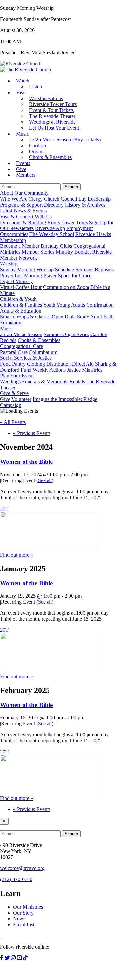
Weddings (10, 381)
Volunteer (21, 399)
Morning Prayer (40, 275)
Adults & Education (20, 311)
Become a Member (19, 246)
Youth (49, 305)
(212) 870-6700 (16, 879)
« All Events (13, 422)
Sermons (84, 269)
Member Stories (38, 252)
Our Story (23, 913)
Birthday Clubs (56, 246)
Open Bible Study (70, 316)
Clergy (36, 199)
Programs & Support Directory (32, 205)
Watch (22, 80)
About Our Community (24, 193)
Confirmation (100, 305)
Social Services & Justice (26, 358)
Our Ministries (28, 907)
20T (4, 508)
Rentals (77, 381)
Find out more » (16, 555)
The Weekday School (52, 234)
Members (25, 175)
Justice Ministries (84, 369)
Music (22, 133)
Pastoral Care (14, 352)
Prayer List (11, 275)
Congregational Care (21, 346)
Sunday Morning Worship (27, 269)
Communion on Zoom (66, 287)
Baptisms (104, 269)
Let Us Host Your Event (54, 128)
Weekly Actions (49, 369)
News (19, 918)
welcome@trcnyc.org (22, 868)
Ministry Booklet (73, 252)
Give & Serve (14, 393)
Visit (21, 92)
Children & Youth (18, 299)
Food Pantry (13, 364)
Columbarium (43, 352)
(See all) (44, 480)
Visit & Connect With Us (26, 216)
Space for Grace (74, 275)
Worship (8, 263)
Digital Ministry (16, 281)
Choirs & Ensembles (50, 157)
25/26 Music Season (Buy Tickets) (65, 139)
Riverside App (50, 228)
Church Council (60, 199)
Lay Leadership (94, 199)
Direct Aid (83, 364)
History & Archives (85, 205)
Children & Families (21, 305)
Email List (23, 924)
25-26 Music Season (21, 334)
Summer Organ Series (66, 334)
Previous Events (31, 433)
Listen (35, 86)
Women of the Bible (26, 461)
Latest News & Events (23, 210)
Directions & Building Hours (30, 222)
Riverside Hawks (93, 234)
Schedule (64, 269)
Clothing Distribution (49, 364)
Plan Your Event (17, 375)
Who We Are (13, 199)
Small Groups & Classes (25, 316)
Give (5, 399)
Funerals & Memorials (45, 381)
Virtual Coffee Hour (21, 287)
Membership (13, 240)
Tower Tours (74, 222)
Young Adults (70, 305)
